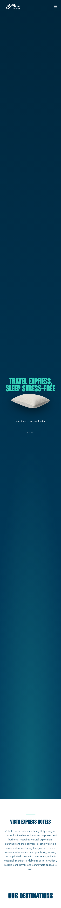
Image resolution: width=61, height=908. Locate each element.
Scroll (30, 432)
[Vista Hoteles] (13, 6)
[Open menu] (56, 6)
